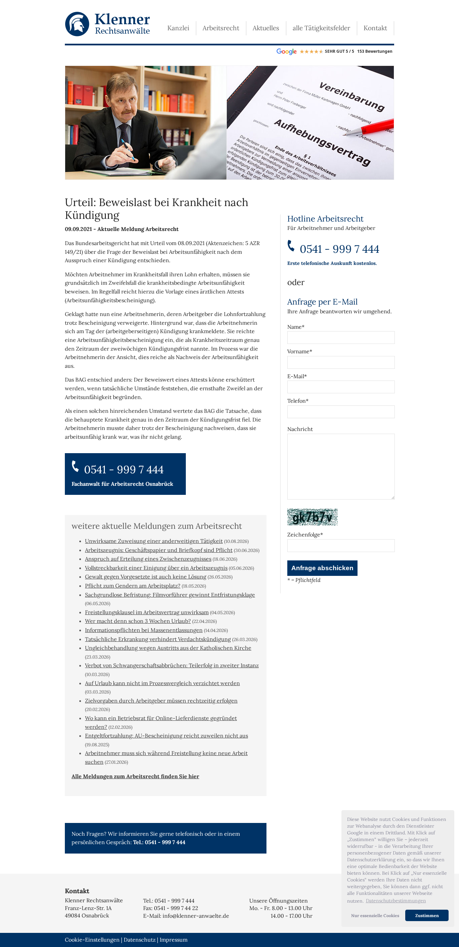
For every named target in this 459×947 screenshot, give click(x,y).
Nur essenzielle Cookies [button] (375, 915)
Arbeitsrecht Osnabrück (142, 483)
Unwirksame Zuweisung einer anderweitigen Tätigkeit (154, 541)
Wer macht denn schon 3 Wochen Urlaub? (138, 621)
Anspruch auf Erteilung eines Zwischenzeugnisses (148, 558)
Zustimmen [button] (427, 915)
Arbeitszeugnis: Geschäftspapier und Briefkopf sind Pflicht (159, 550)
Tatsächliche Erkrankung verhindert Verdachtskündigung (158, 639)
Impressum (173, 939)
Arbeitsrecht (221, 28)
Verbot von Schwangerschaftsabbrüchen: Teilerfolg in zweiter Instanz (172, 665)
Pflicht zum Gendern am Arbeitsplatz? (132, 585)
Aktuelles (266, 28)
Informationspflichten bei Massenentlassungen (144, 630)
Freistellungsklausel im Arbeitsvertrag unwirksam (147, 612)
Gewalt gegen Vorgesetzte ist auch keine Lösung (145, 576)
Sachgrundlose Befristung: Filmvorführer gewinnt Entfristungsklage (170, 594)
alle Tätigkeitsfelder (321, 28)
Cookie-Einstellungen (92, 939)
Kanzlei (178, 28)
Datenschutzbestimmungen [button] (396, 901)
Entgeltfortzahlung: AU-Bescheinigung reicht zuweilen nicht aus (166, 735)
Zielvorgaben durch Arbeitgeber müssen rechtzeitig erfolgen (161, 700)
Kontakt (375, 28)
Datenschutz (140, 939)
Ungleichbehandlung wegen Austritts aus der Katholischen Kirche (168, 647)
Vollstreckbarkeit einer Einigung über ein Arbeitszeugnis (156, 567)
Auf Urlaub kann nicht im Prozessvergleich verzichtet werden (162, 683)
